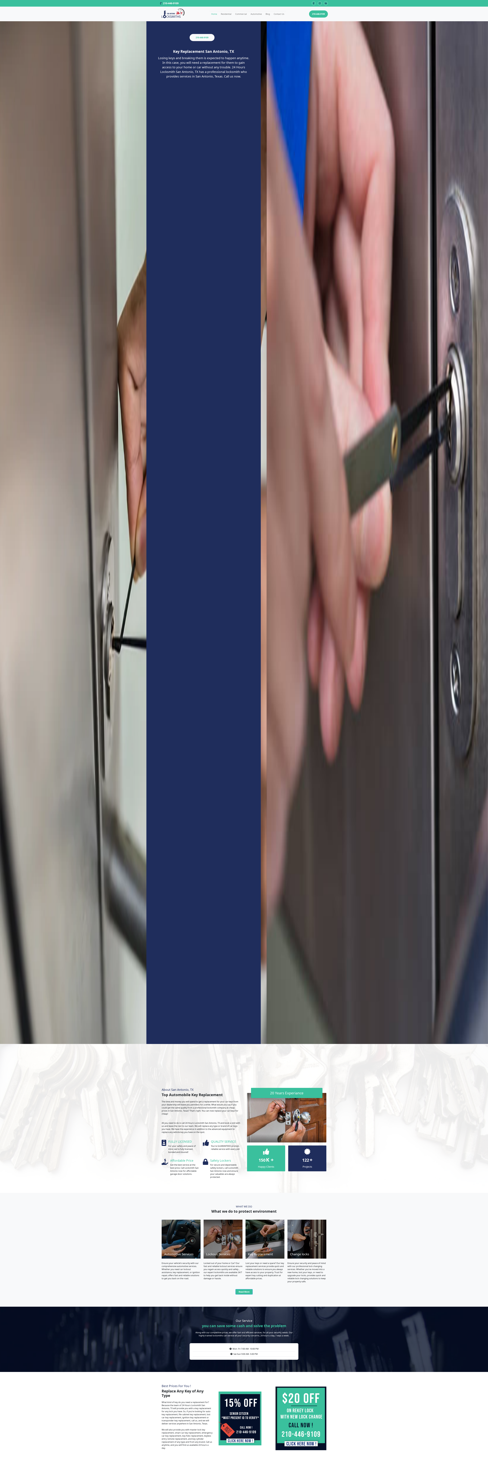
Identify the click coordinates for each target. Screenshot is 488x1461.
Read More (244, 1291)
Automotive (256, 14)
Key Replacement (260, 1254)
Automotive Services (179, 1254)
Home (214, 14)
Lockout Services (218, 1254)
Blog (268, 14)
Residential (226, 14)
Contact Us (279, 14)
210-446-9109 (171, 3)
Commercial (241, 14)
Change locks (299, 1254)
